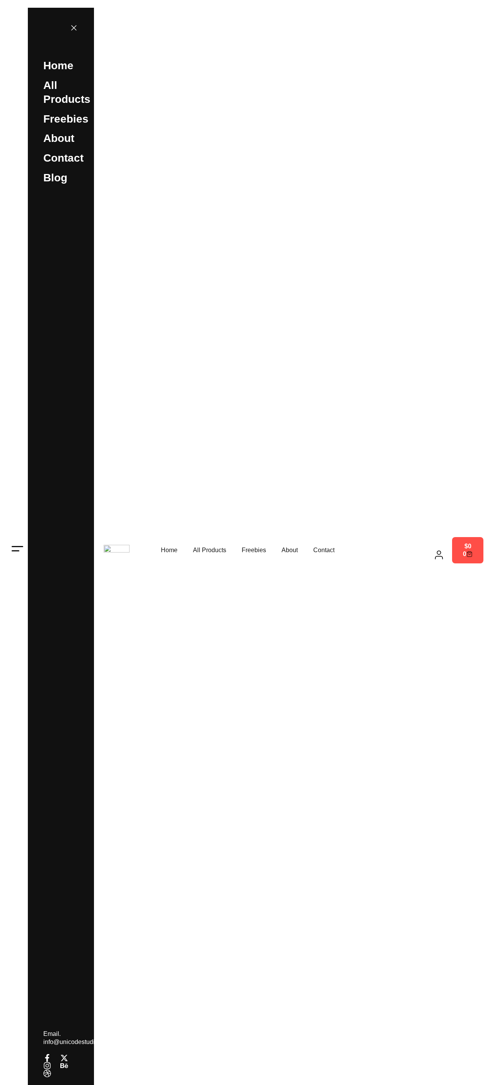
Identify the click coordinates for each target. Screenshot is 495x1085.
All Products (209, 550)
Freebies (254, 550)
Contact (324, 550)
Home (169, 550)
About (290, 550)
